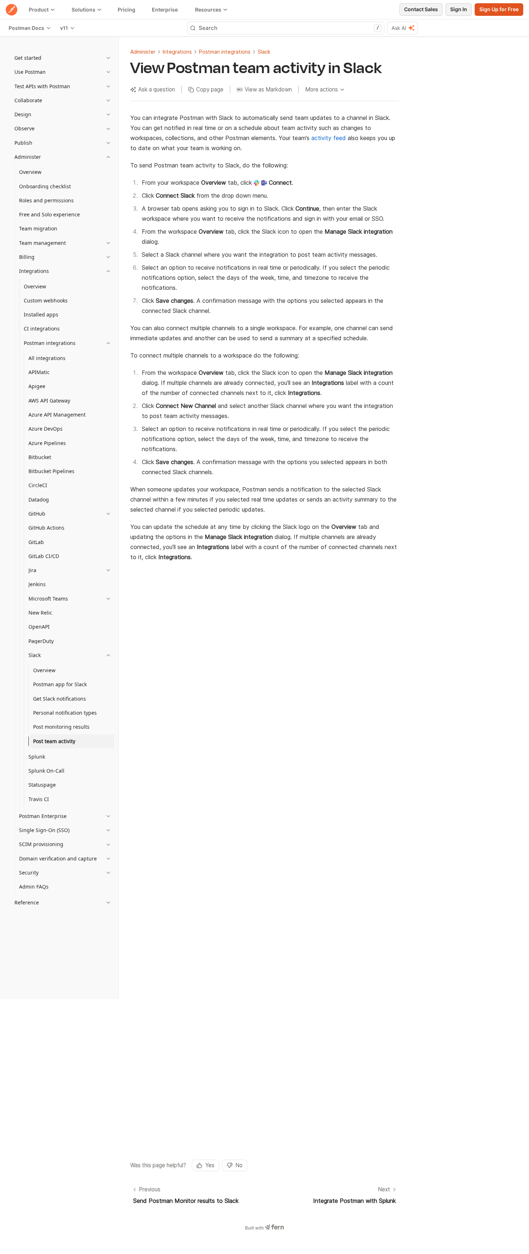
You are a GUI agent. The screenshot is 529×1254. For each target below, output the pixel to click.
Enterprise (165, 9)
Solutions (83, 9)
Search (289, 27)
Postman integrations (224, 52)
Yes (209, 1165)
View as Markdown (268, 89)
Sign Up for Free (499, 9)
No (239, 1165)
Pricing (126, 9)
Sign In (458, 9)
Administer (142, 52)
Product (39, 9)
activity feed (328, 137)
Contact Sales (421, 9)
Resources (208, 9)
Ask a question (156, 89)
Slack (264, 52)
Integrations (177, 52)
